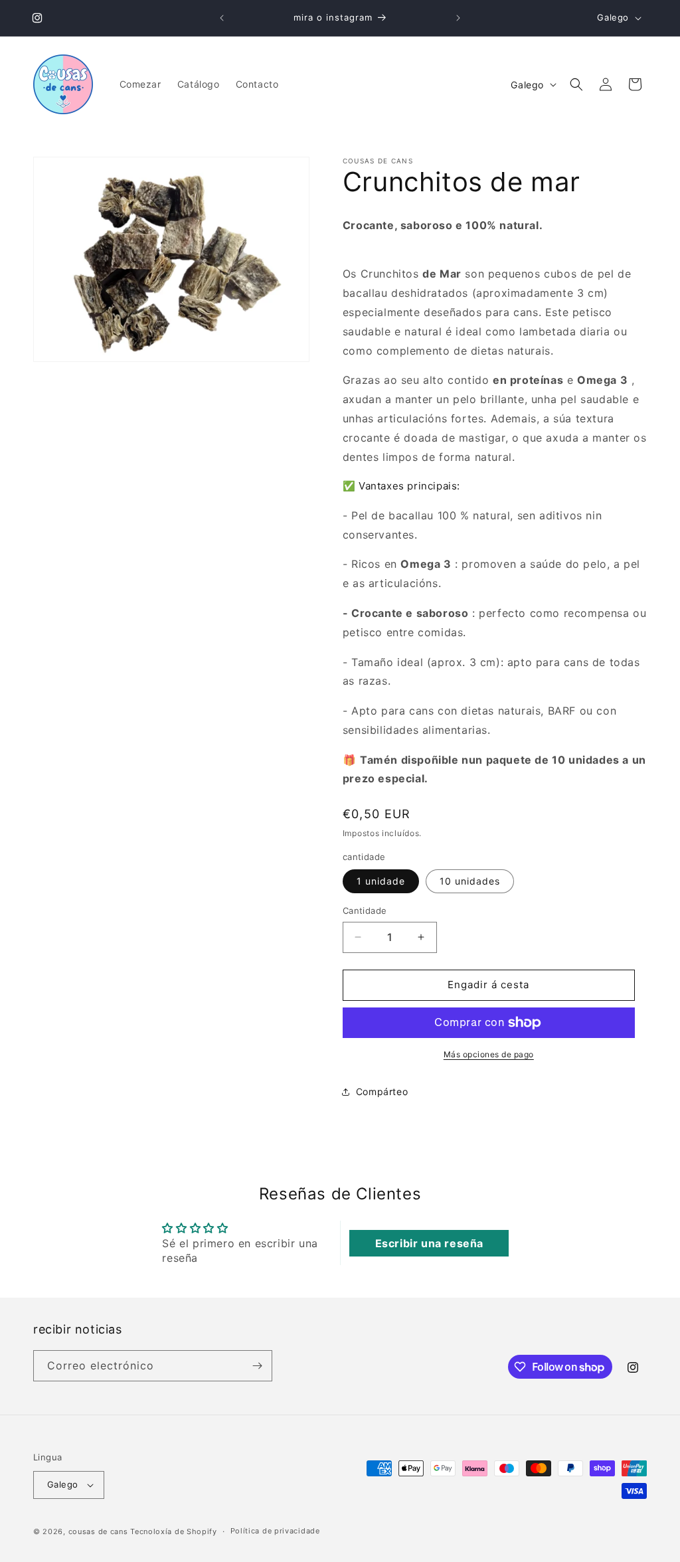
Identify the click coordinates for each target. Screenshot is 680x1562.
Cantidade (365, 910)
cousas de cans (98, 1531)
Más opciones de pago (489, 1054)
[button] (576, 84)
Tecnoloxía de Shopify (173, 1531)
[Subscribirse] (257, 1365)
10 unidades (470, 881)
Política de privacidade (275, 1530)
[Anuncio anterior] (221, 18)
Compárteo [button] (382, 1091)
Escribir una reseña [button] (429, 1243)
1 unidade (381, 881)
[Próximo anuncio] (458, 18)
